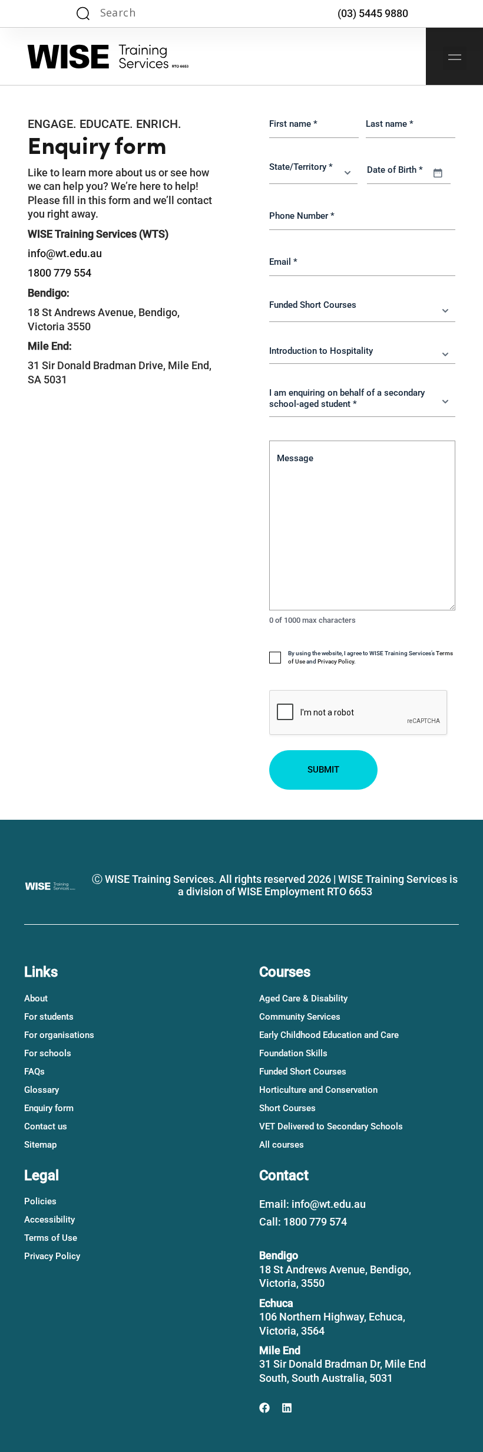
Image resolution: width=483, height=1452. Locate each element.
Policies (40, 1201)
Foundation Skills (293, 1053)
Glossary (41, 1090)
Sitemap (40, 1144)
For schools (47, 1053)
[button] (455, 58)
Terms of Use (50, 1238)
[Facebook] (264, 1407)
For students (49, 1016)
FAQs (34, 1071)
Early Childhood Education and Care (329, 1035)
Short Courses (287, 1108)
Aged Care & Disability (303, 998)
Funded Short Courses (302, 1071)
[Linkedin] (287, 1407)
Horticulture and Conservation (318, 1090)
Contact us (45, 1126)
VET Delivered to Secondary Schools (331, 1126)
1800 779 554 (59, 273)
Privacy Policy (335, 661)
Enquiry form (49, 1108)
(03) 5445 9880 (373, 13)
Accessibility (49, 1219)
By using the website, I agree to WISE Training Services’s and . (370, 657)
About (36, 998)
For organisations (59, 1035)
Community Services (299, 1016)
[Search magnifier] (83, 13)
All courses (281, 1144)
